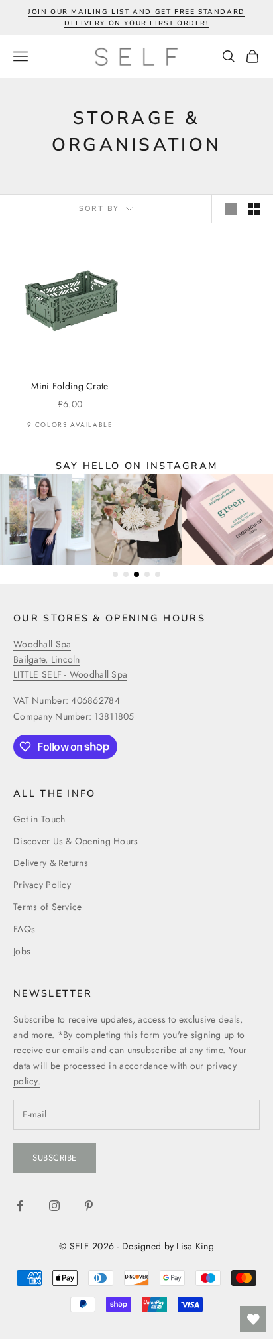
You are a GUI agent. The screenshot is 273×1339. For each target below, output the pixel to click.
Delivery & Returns (50, 862)
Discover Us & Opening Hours (75, 841)
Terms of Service (47, 906)
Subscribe (54, 1157)
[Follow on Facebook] (20, 1205)
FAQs (24, 929)
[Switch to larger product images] (231, 209)
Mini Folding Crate (69, 386)
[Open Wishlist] (253, 1319)
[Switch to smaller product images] (254, 209)
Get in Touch (39, 819)
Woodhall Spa (42, 644)
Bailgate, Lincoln (46, 659)
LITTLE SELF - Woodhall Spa (70, 674)
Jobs (21, 951)
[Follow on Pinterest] (88, 1205)
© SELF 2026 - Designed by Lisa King (136, 1246)
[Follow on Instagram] (54, 1205)
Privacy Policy (42, 884)
